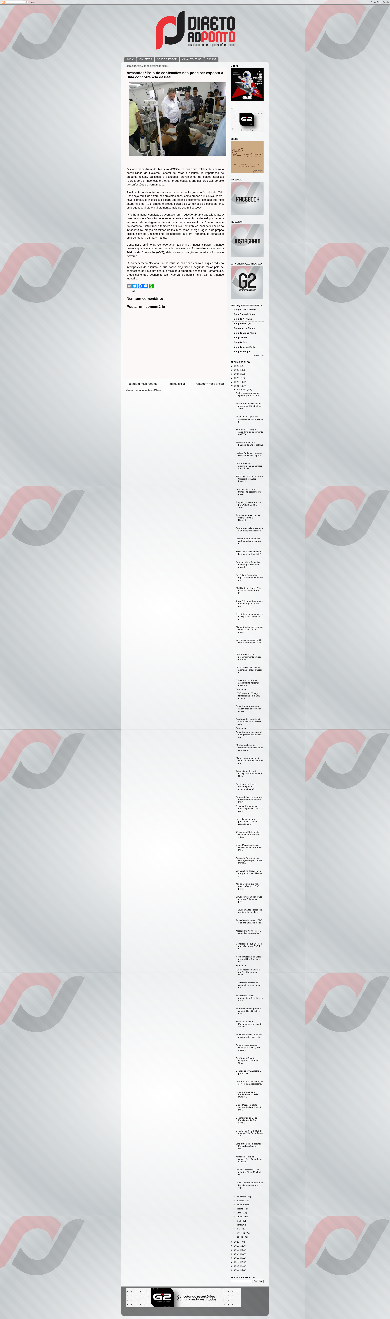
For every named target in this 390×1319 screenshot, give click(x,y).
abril (239, 1225)
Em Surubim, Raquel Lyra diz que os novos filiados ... (249, 873)
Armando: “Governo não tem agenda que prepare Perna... (249, 860)
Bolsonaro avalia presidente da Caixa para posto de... (249, 529)
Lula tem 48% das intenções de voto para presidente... (249, 1082)
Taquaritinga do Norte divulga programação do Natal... (249, 773)
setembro (241, 1205)
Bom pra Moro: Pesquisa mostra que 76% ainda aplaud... (248, 564)
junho (240, 1217)
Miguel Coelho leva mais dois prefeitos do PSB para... (248, 886)
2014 (237, 1266)
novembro (242, 1197)
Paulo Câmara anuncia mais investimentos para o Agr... (249, 1185)
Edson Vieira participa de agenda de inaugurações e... (249, 669)
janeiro (240, 1237)
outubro (241, 1201)
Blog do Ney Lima (243, 319)
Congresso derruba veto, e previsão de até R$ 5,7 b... (249, 946)
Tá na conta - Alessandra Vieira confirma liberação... (248, 517)
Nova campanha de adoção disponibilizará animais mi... (249, 959)
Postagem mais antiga (209, 383)
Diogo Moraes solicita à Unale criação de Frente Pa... (249, 847)
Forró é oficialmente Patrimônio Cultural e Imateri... (247, 1094)
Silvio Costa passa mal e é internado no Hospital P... (249, 553)
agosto (240, 1209)
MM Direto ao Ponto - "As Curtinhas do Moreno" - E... (248, 590)
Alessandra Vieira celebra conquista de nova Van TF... (248, 933)
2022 (237, 382)
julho (239, 1213)
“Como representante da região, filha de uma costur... (248, 972)
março (240, 1229)
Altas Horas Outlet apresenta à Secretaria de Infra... (249, 998)
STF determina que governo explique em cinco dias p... (249, 616)
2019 (237, 1246)
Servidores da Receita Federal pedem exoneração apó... (246, 786)
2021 (237, 386)
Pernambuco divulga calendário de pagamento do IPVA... (249, 431)
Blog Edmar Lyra (242, 323)
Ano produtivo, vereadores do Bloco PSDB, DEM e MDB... (249, 799)
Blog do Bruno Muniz (245, 333)
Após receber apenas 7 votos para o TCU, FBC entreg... (248, 1047)
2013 (237, 1270)
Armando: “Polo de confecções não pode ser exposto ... (249, 1159)
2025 (237, 370)
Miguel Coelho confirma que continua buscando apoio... (249, 629)
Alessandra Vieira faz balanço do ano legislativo (249, 443)
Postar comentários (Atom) (148, 390)
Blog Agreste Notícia (244, 328)
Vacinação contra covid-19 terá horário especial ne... (249, 641)
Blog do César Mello (244, 347)
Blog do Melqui (242, 352)
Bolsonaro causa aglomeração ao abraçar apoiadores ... (249, 466)
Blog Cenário (241, 337)
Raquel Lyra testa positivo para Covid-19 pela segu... (248, 504)
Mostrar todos (259, 355)
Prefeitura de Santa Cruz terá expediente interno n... (248, 541)
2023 (237, 378)
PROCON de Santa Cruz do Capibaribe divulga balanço (249, 478)
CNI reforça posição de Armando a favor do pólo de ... (249, 985)
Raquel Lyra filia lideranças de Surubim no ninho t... (249, 911)
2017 (237, 1254)
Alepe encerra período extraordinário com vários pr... (249, 419)
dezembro (242, 389)
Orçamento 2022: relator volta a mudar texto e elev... (248, 834)
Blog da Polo (240, 342)
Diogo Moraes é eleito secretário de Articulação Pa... (249, 1107)
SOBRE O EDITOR (167, 59)
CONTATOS (145, 59)
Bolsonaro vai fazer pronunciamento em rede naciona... (249, 656)
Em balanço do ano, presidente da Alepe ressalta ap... (246, 821)
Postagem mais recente (142, 383)
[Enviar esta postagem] (133, 291)
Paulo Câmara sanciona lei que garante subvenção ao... (249, 734)
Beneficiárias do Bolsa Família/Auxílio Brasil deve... (247, 1120)
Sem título (241, 689)
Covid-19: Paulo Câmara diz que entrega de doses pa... (249, 603)
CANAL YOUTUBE (191, 59)
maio (239, 1221)
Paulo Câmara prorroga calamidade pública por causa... (248, 708)
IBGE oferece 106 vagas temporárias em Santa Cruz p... (248, 695)
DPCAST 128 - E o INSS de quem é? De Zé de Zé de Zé (249, 1133)
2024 (237, 374)
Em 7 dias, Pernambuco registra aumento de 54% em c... (249, 577)
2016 (237, 1258)
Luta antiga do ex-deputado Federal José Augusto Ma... (249, 1146)
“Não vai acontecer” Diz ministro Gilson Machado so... (249, 1172)
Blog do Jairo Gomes (245, 309)
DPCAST (211, 59)
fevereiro (241, 1233)
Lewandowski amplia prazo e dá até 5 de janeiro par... (249, 899)
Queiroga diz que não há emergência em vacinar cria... (248, 721)
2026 (237, 366)
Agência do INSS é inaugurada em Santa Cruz (247, 1060)
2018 (237, 1250)
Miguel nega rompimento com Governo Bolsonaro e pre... (250, 760)
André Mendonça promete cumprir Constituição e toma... (248, 1011)
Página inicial (176, 383)
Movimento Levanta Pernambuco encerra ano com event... (249, 747)
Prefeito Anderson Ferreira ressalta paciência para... (249, 454)
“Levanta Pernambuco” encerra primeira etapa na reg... (249, 808)
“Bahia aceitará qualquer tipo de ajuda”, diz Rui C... (249, 394)
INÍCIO (130, 59)
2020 (237, 1242)
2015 (237, 1262)
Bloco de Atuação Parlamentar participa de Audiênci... (249, 1024)
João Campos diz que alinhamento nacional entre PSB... (247, 682)
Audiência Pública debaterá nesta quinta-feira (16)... (249, 1035)
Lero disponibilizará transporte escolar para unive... (248, 491)
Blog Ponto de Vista (244, 314)
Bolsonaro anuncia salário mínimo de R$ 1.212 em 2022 (249, 406)
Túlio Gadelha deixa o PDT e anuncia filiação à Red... (249, 921)
